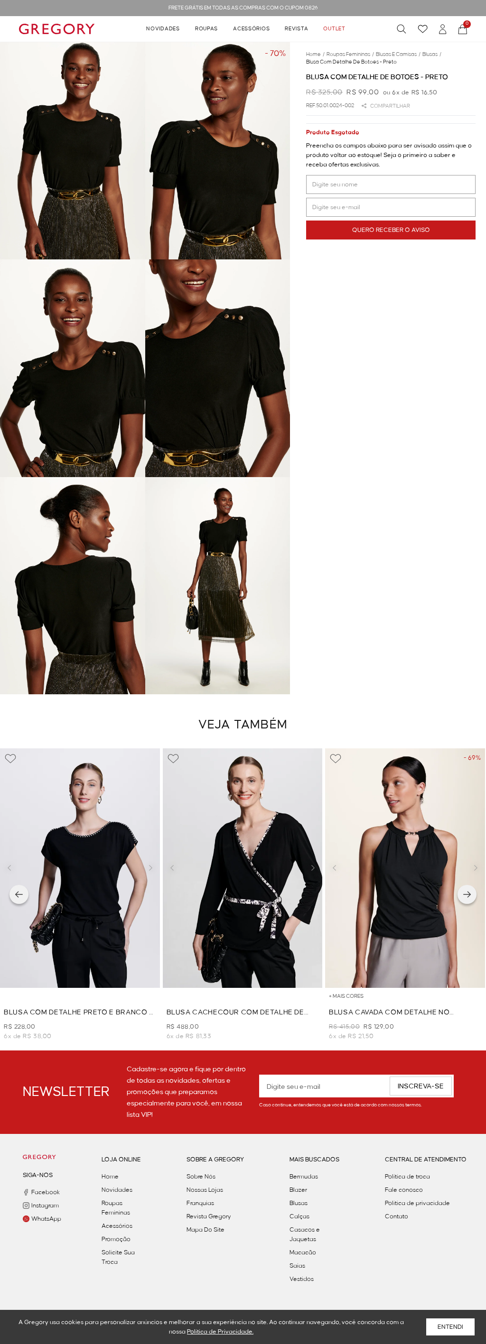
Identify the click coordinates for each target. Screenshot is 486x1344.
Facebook (43, 1192)
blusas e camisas (398, 54)
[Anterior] (18, 894)
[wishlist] (423, 29)
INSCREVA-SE (421, 1086)
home (315, 54)
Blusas (299, 1203)
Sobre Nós (201, 1176)
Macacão (303, 1252)
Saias (297, 1265)
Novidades (162, 29)
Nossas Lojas (205, 1190)
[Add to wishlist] (10, 758)
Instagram (43, 1205)
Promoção (116, 1239)
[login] (443, 29)
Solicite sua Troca (118, 1257)
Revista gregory (209, 1216)
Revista (296, 29)
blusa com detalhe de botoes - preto (351, 62)
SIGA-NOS (38, 1175)
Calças (299, 1216)
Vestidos (302, 1279)
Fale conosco (404, 1190)
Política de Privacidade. (220, 1331)
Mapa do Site (205, 1229)
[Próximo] (467, 894)
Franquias (200, 1203)
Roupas (206, 29)
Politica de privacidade (417, 1203)
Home (110, 1176)
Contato (396, 1216)
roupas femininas (350, 54)
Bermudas (304, 1176)
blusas (431, 54)
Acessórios (251, 29)
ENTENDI (450, 1327)
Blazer (298, 1190)
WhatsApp (43, 1218)
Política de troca (407, 1176)
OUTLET (334, 29)
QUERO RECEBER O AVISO (391, 230)
